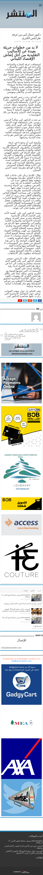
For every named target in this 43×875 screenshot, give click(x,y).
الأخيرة (39, 590)
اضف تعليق (25, 41)
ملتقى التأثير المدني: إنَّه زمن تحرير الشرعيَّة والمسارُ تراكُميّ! (29, 329)
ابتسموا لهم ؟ (37, 626)
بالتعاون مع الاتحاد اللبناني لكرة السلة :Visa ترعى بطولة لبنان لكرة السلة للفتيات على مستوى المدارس (14, 336)
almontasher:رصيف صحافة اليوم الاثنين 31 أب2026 (25, 842)
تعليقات (25, 590)
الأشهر (32, 590)
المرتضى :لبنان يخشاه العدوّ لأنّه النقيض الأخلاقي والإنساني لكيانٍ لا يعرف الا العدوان (16, 610)
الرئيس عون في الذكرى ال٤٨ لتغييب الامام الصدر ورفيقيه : (22, 604)
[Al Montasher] (21, 13)
